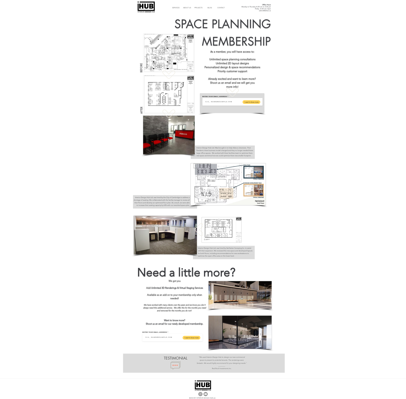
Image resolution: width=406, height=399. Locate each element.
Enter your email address (214, 96)
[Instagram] (200, 394)
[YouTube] (206, 394)
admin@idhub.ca (265, 11)
